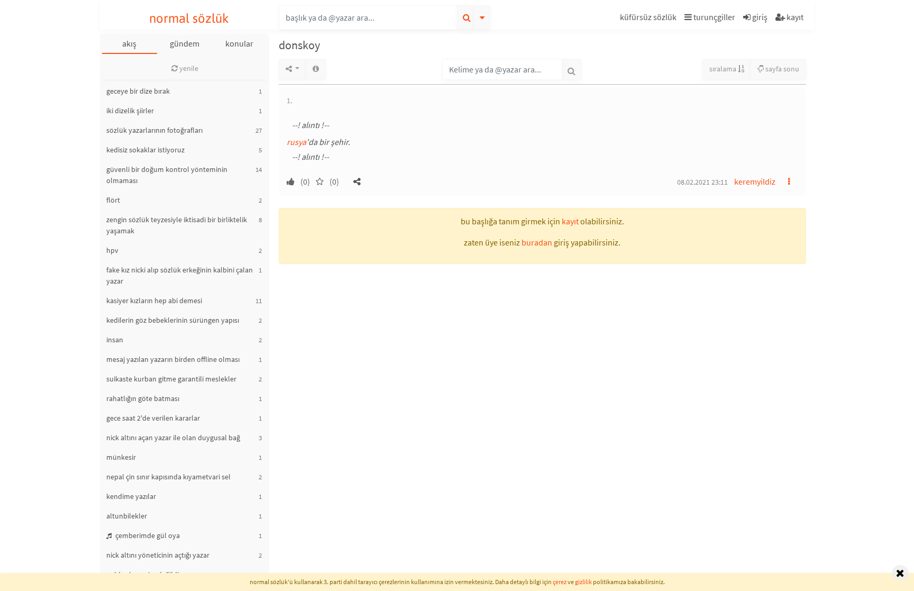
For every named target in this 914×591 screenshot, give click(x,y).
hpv (112, 250)
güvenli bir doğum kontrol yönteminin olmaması (166, 175)
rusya (296, 142)
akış (129, 43)
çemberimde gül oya (147, 535)
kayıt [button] (570, 221)
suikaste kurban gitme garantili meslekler (171, 379)
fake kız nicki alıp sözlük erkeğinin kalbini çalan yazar (179, 275)
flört (113, 200)
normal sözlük (189, 18)
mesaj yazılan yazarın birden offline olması (173, 359)
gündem (184, 43)
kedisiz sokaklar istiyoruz (145, 149)
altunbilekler (126, 516)
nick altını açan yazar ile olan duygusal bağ (173, 437)
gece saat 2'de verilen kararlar (153, 418)
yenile (188, 68)
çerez (559, 582)
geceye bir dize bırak (138, 91)
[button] (649, 19)
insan (114, 339)
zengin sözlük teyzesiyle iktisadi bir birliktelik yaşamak (176, 225)
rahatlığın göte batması (142, 398)
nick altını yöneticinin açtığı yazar (157, 555)
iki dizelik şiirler (130, 110)
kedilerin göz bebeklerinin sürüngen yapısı (172, 320)
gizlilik (583, 582)
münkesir (121, 457)
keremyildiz (754, 181)
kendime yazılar (131, 496)
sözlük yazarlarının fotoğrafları (154, 130)
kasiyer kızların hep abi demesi (154, 300)
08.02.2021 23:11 (702, 182)
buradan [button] (537, 242)
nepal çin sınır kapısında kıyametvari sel (168, 476)
